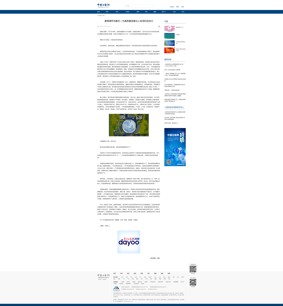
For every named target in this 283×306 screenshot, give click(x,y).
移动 (177, 7)
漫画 (154, 12)
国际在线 (140, 281)
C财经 (127, 12)
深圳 (169, 278)
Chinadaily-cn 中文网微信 (193, 282)
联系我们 (104, 279)
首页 (98, 12)
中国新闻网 (128, 283)
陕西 (160, 278)
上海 (155, 277)
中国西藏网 (175, 281)
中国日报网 (99, 15)
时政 (107, 12)
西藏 (156, 278)
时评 (121, 273)
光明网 (115, 283)
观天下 (164, 12)
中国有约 (178, 34)
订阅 (182, 7)
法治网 (142, 283)
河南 (183, 277)
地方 (174, 12)
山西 (136, 277)
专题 (166, 21)
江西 (173, 277)
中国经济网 (160, 281)
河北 (131, 277)
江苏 (160, 277)
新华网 (128, 281)
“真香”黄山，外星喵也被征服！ (172, 90)
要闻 (103, 15)
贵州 (146, 278)
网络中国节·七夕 (179, 27)
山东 (178, 277)
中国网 (133, 281)
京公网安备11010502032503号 (127, 289)
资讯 (117, 12)
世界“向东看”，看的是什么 (171, 123)
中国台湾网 (168, 281)
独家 (162, 273)
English (172, 7)
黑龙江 (150, 277)
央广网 (182, 281)
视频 (137, 12)
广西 (128, 278)
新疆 (165, 278)
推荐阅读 (167, 59)
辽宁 (140, 277)
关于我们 (100, 279)
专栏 (146, 12)
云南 (151, 278)
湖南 (119, 278)
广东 (124, 278)
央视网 (146, 281)
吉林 (145, 277)
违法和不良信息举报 (125, 287)
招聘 (169, 273)
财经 (135, 273)
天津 (127, 277)
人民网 (122, 281)
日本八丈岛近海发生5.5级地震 (172, 69)
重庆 (137, 278)
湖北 (114, 278)
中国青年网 (152, 281)
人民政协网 (135, 283)
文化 (183, 12)
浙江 (164, 277)
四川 (142, 278)
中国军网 (121, 283)
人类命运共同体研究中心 (174, 107)
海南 (133, 278)
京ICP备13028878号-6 (152, 289)
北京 (122, 277)
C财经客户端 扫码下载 (193, 269)
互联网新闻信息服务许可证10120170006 (139, 287)
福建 (169, 277)
